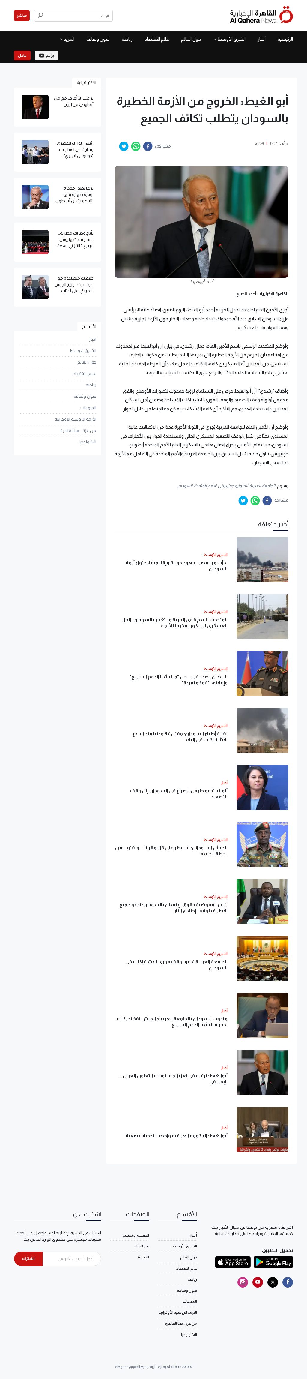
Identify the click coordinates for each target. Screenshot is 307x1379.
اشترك (28, 1258)
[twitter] (124, 146)
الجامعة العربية (262, 485)
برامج (50, 55)
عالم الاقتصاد (157, 39)
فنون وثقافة (98, 39)
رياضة (127, 39)
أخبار (262, 39)
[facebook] (148, 146)
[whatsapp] (136, 146)
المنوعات (88, 407)
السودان (184, 485)
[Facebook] (287, 1282)
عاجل (22, 55)
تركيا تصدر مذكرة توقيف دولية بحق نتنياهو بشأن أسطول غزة (74, 195)
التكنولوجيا (87, 441)
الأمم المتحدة (205, 485)
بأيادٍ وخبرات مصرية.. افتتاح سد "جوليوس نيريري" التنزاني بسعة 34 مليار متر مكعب (75, 240)
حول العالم (191, 39)
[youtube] (257, 1282)
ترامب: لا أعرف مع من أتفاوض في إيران (74, 101)
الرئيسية (285, 39)
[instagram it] (242, 1282)
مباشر (22, 15)
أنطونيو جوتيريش (233, 485)
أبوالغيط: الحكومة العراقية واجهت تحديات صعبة (177, 1135)
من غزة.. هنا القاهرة (78, 430)
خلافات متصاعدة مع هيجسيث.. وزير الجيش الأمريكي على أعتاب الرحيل (74, 285)
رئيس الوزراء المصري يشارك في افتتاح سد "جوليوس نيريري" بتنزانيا (75, 150)
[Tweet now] (272, 1282)
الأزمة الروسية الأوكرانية (75, 419)
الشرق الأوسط (231, 39)
